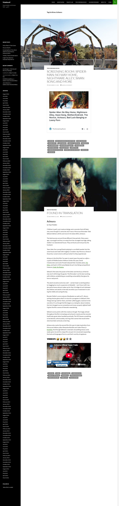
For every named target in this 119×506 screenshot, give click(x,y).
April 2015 (5, 397)
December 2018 (7, 299)
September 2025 (7, 118)
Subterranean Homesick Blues (10, 80)
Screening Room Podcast (55, 150)
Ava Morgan (6, 69)
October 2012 (6, 464)
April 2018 (5, 317)
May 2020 (5, 261)
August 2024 (6, 147)
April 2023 (5, 183)
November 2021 (7, 221)
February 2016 (6, 375)
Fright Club (70, 2)
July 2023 (5, 176)
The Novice (51, 152)
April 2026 (5, 103)
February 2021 (6, 241)
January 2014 (6, 431)
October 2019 (6, 277)
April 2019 (5, 290)
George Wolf (52, 143)
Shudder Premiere (94, 2)
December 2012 (7, 460)
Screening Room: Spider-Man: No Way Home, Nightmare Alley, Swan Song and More (67, 76)
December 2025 (7, 112)
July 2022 (5, 203)
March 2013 (6, 453)
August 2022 (6, 201)
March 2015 (6, 399)
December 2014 (7, 406)
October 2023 (6, 170)
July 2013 (5, 444)
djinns (58, 373)
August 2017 (6, 335)
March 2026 (6, 105)
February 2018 (6, 321)
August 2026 (6, 94)
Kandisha (49, 329)
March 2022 (6, 212)
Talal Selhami (74, 377)
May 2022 (5, 208)
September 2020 (7, 252)
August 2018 (6, 308)
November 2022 (7, 194)
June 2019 (5, 286)
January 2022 (6, 216)
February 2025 (6, 134)
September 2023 (7, 172)
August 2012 (6, 469)
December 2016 (7, 353)
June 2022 (5, 205)
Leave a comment (67, 85)
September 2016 (7, 359)
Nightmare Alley (53, 147)
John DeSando (6, 83)
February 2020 (6, 268)
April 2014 (5, 424)
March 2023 (6, 185)
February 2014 (6, 428)
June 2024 (5, 152)
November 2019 (7, 274)
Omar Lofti (64, 377)
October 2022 (6, 196)
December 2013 (7, 433)
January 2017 (6, 350)
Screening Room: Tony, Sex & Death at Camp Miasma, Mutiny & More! (10, 51)
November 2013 (7, 435)
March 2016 (6, 373)
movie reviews (79, 145)
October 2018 (6, 303)
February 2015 (6, 402)
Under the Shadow (58, 267)
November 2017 (7, 328)
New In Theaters (52, 209)
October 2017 (6, 330)
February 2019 (6, 295)
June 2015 (5, 393)
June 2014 (5, 419)
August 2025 (6, 121)
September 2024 (7, 145)
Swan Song (85, 150)
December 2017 (7, 326)
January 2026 (6, 109)
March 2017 (6, 346)
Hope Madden (62, 143)
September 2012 (7, 466)
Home (53, 2)
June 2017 (5, 339)
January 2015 (6, 404)
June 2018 (5, 312)
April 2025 (5, 129)
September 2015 (7, 386)
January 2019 (6, 297)
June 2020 (5, 259)
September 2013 (7, 440)
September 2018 (7, 306)
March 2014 (6, 426)
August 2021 (6, 228)
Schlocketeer (64, 147)
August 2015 (6, 388)
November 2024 (7, 141)
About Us (103, 2)
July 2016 (5, 364)
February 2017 (6, 348)
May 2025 (5, 127)
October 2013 (6, 437)
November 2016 (7, 355)
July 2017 (5, 337)
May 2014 (5, 422)
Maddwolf (6, 2)
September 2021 (7, 225)
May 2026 (5, 100)
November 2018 (7, 301)
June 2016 (5, 366)
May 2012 (5, 473)
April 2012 (5, 475)
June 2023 (5, 179)
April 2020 (5, 263)
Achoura (51, 141)
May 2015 (5, 395)
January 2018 (6, 324)
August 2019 (6, 281)
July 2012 (5, 471)
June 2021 (5, 232)
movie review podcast (66, 145)
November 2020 (7, 248)
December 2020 (7, 245)
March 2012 (6, 477)
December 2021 (7, 219)
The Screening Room (80, 2)
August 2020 (6, 254)
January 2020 (6, 270)
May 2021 (5, 234)
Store (109, 2)
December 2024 (7, 138)
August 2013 (6, 442)
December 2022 (7, 192)
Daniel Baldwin (81, 141)
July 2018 (5, 310)
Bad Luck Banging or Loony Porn (65, 141)
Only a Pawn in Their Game (9, 45)
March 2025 (6, 132)
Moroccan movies (53, 377)
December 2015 (7, 379)
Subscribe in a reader (8, 487)
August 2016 (6, 361)
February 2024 (6, 161)
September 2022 (7, 199)
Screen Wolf (74, 147)
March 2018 (6, 319)
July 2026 (5, 96)
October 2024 (6, 143)
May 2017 (5, 341)
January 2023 (6, 190)
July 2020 (5, 257)
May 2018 (5, 315)
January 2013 (6, 457)
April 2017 (5, 344)
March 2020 (6, 266)
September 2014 (7, 413)
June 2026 (5, 98)
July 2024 (5, 150)
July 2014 (5, 417)
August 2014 (6, 415)
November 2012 (7, 462)
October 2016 (6, 357)
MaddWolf (85, 143)
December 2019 (7, 272)
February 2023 (6, 187)
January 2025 (6, 136)
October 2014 (6, 411)
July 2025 (5, 123)
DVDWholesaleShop (8, 79)
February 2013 (6, 455)
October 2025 (6, 116)
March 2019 (6, 292)
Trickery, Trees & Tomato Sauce (10, 55)
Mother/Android (53, 145)
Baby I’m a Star (13, 73)
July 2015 (5, 390)
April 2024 (5, 156)
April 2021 (5, 237)
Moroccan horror (76, 375)
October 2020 (6, 250)
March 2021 (6, 239)
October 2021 (6, 223)
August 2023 (6, 174)
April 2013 (5, 451)
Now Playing (60, 2)
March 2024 (6, 158)
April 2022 (5, 210)
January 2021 (6, 243)
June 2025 (5, 125)
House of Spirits (6, 47)
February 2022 (6, 214)
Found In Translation (65, 213)
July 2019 (5, 283)
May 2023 (5, 181)
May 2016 (5, 368)
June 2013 (5, 446)
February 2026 (6, 107)
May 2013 (5, 448)
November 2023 (7, 167)
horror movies (76, 373)
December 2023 (7, 165)
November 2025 (7, 114)
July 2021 (5, 230)
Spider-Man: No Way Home (72, 150)
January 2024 (6, 163)
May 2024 (5, 154)
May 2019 (5, 288)
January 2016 (6, 377)
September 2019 (7, 279)
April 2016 (5, 370)
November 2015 (7, 382)
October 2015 (6, 384)
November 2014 (7, 408)
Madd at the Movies (73, 143)
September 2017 (7, 332)
